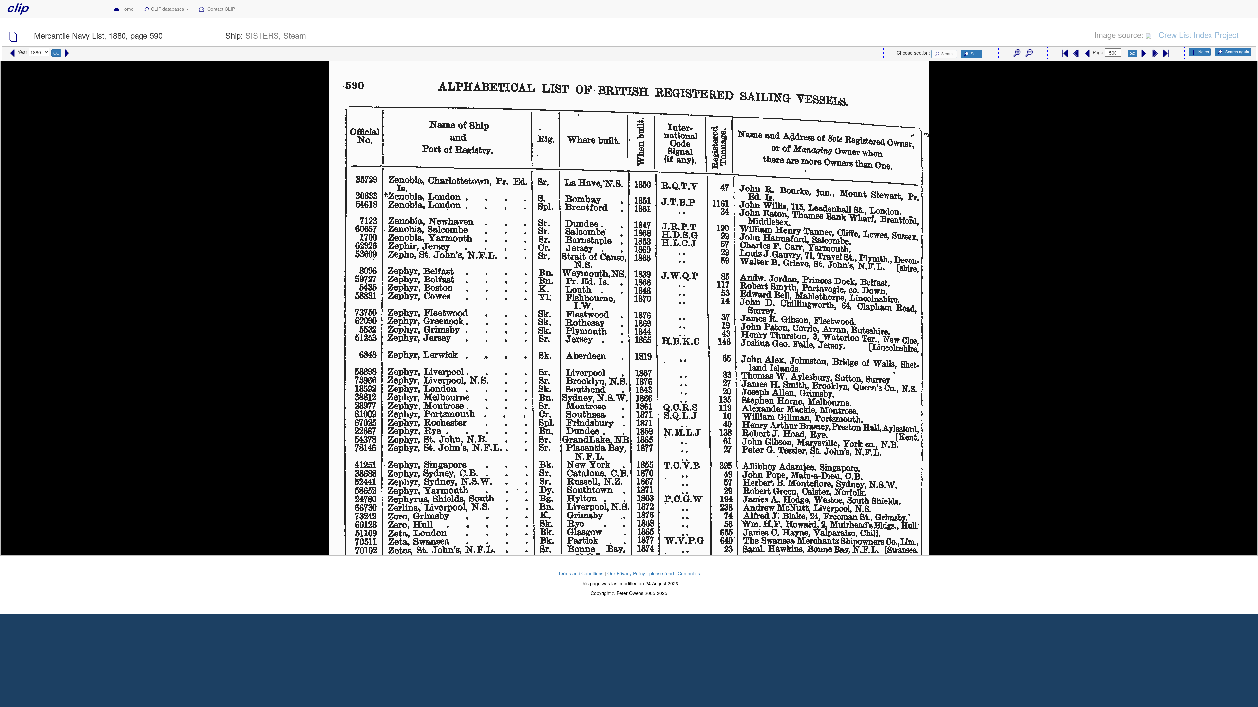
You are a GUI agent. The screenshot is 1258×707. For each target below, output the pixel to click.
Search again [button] (1236, 51)
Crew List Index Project (1199, 34)
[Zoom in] (1016, 53)
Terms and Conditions (580, 573)
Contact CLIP (220, 9)
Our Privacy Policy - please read (640, 573)
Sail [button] (974, 53)
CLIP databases (168, 9)
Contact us (689, 573)
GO (56, 53)
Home (127, 9)
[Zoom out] (1029, 53)
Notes (1203, 51)
